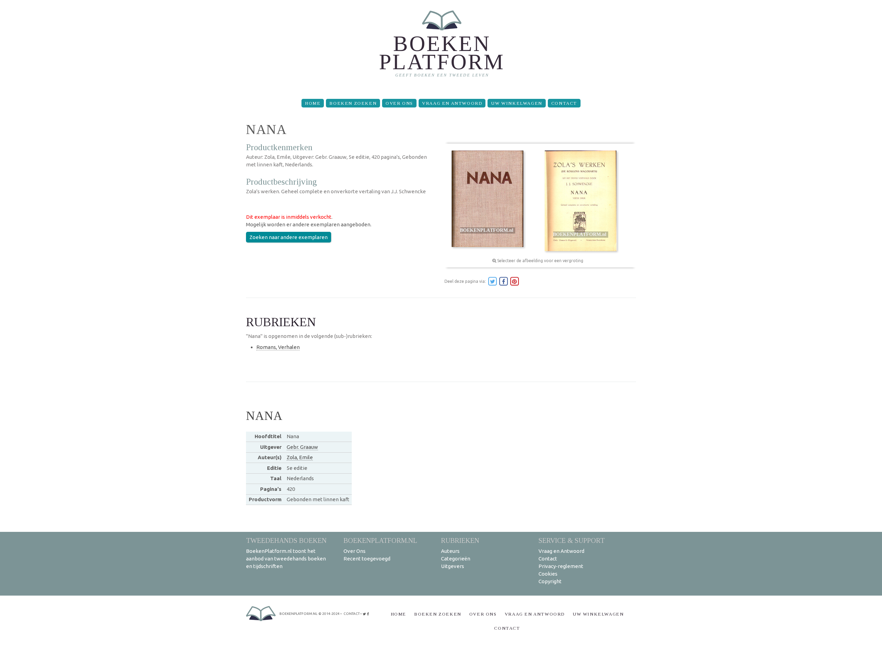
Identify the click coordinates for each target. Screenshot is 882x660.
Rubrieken (460, 540)
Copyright (550, 581)
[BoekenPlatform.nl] (441, 47)
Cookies (548, 574)
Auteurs (450, 551)
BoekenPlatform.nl (380, 540)
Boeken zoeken (353, 103)
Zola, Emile (300, 457)
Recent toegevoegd (366, 558)
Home (312, 103)
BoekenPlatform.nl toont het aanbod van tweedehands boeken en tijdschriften (286, 558)
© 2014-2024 (329, 614)
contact (351, 614)
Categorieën (455, 558)
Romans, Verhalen (278, 347)
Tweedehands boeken (286, 540)
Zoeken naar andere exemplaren (288, 237)
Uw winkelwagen (516, 103)
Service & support (572, 540)
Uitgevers (452, 566)
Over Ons (399, 103)
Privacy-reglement (561, 566)
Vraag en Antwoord (452, 103)
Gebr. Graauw (302, 447)
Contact (564, 103)
